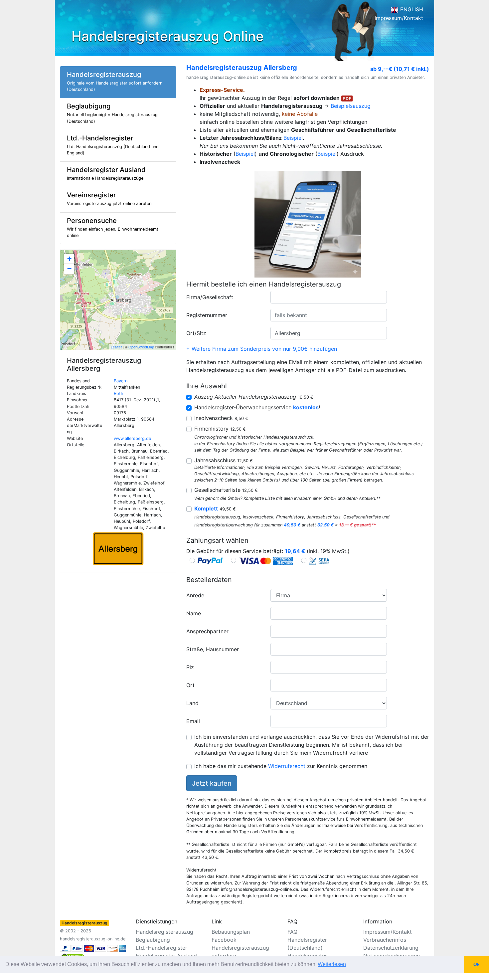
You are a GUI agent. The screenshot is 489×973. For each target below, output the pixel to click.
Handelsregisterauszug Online (168, 36)
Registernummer (206, 315)
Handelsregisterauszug (164, 931)
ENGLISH (411, 9)
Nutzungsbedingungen (391, 955)
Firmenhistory (220, 428)
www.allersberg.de (132, 438)
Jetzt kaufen (212, 783)
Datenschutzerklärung (390, 947)
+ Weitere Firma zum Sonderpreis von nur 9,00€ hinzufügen (261, 348)
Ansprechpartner (207, 631)
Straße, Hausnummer (212, 649)
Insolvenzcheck (221, 418)
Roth (118, 393)
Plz (190, 667)
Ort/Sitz (196, 333)
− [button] (69, 269)
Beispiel (293, 137)
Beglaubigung (153, 939)
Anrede (195, 595)
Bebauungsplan (231, 931)
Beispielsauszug (351, 105)
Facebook (224, 939)
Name (193, 613)
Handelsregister (307, 955)
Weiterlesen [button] (332, 964)
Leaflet (116, 346)
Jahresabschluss (223, 460)
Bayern (120, 380)
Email (193, 721)
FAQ (292, 931)
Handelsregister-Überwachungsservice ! (257, 407)
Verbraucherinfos (384, 939)
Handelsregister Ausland (166, 955)
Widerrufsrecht (286, 766)
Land (192, 703)
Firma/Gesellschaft (209, 297)
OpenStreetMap (141, 346)
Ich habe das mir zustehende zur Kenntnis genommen (280, 766)
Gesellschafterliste (226, 490)
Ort (190, 685)
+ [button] (69, 259)
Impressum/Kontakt (399, 18)
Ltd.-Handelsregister (161, 947)
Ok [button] (476, 964)
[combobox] (328, 297)
